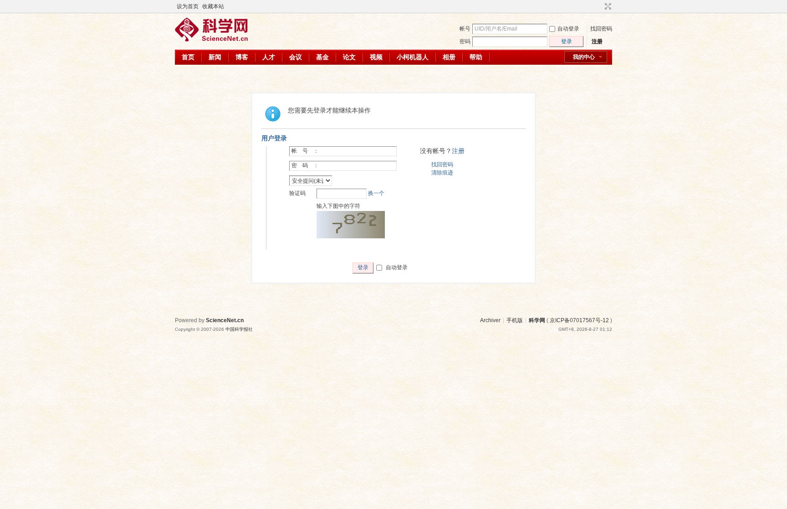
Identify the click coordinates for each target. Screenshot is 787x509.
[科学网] (211, 39)
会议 (295, 57)
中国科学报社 (239, 329)
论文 (349, 57)
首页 (188, 57)
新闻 (215, 57)
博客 (241, 57)
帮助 (476, 57)
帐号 (465, 29)
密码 (465, 41)
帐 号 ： (305, 151)
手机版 (514, 320)
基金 (322, 57)
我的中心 (584, 57)
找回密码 (601, 29)
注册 (597, 41)
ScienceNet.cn (225, 320)
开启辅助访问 (599, 6)
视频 (376, 57)
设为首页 (188, 6)
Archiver (490, 320)
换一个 (376, 193)
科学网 (537, 320)
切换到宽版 (607, 6)
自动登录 (568, 29)
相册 (449, 57)
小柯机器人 (413, 57)
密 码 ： (305, 165)
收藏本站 (213, 6)
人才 (268, 57)
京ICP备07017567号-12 (579, 320)
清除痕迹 (442, 173)
